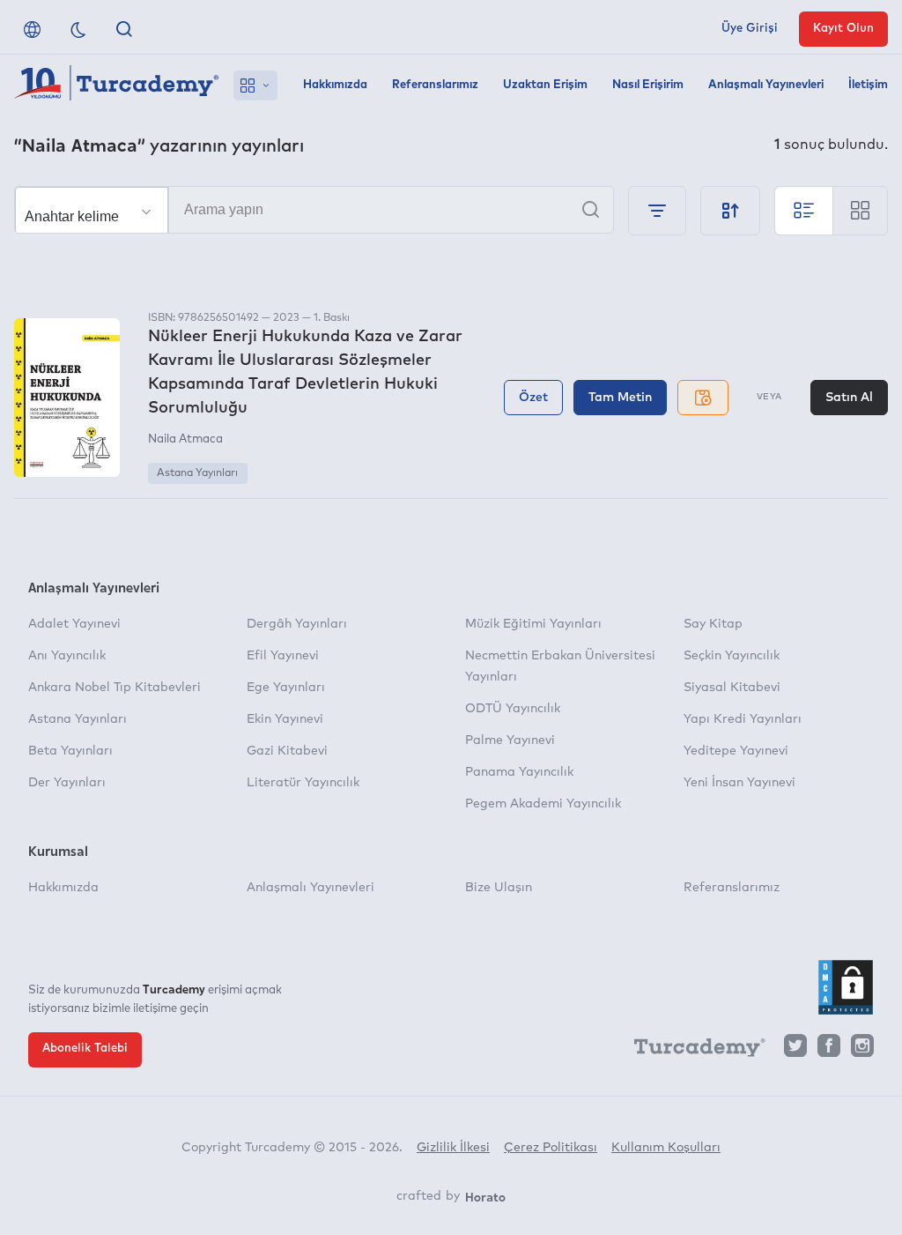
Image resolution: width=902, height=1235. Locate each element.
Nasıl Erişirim (648, 85)
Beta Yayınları (70, 751)
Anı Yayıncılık (67, 656)
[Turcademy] (691, 1050)
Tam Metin (620, 397)
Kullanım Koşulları (666, 1148)
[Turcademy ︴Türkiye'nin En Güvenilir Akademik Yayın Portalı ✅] (116, 85)
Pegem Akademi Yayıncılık (543, 804)
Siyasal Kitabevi (732, 687)
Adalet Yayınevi (74, 624)
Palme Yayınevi (510, 740)
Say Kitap (713, 624)
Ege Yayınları (286, 687)
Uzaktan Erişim (545, 85)
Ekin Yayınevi (285, 719)
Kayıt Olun (843, 28)
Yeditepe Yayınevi (736, 751)
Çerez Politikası (550, 1148)
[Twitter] (795, 1050)
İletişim (868, 85)
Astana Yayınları (197, 473)
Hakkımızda (335, 85)
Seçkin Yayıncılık (732, 656)
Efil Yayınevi (283, 656)
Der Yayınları (67, 783)
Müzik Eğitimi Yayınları (533, 624)
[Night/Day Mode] (78, 29)
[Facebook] (828, 1050)
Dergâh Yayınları (297, 624)
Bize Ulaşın (498, 888)
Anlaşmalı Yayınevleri (766, 85)
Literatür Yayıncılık (303, 783)
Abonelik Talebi (85, 1048)
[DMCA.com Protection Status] (845, 987)
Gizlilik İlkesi (453, 1148)
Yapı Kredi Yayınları (743, 719)
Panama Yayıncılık (519, 772)
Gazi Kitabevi (287, 751)
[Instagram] (862, 1050)
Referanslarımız (435, 85)
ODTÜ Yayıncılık (512, 709)
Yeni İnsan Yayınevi (739, 783)
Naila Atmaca (185, 439)
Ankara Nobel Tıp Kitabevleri (114, 687)
